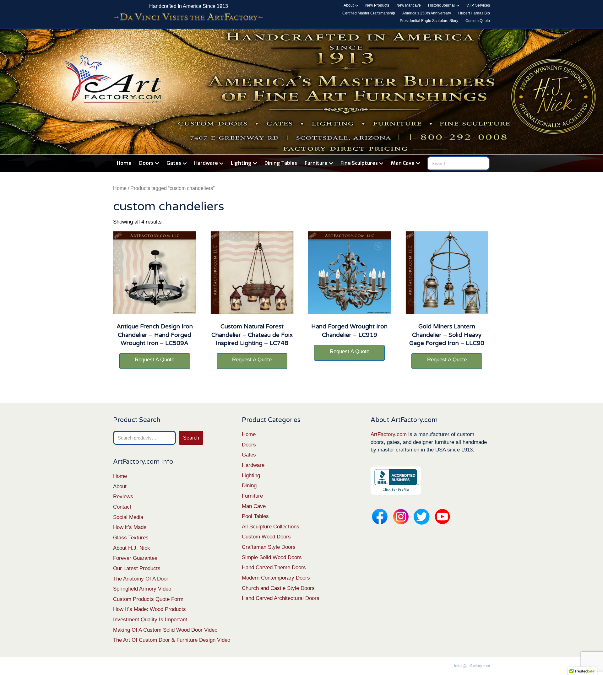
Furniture (316, 163)
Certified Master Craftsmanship (368, 13)
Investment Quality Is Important (150, 620)
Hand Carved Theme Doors (274, 567)
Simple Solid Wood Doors (272, 557)
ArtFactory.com (389, 434)
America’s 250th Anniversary (426, 13)
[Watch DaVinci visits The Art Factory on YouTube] (188, 17)
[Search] (486, 162)
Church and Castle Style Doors (278, 588)
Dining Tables (280, 163)
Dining (249, 486)
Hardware (206, 163)
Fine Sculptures (359, 163)
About (349, 5)
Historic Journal (441, 5)
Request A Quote (154, 360)
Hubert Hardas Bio (474, 13)
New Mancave (408, 5)
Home (124, 163)
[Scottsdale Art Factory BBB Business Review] (396, 480)
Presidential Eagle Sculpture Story (429, 21)
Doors (146, 163)
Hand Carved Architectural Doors (280, 598)
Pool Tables (255, 516)
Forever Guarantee (135, 558)
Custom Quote (477, 21)
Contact (122, 507)
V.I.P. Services (478, 5)
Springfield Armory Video (142, 589)
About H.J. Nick (131, 548)
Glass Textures (131, 538)
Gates (173, 163)
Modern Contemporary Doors (276, 578)
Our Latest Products (136, 568)
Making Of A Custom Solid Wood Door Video (165, 630)
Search (191, 437)
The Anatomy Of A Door (140, 579)
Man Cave (403, 163)
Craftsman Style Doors (269, 547)
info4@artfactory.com (472, 666)
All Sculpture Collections (270, 527)
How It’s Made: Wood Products (149, 609)
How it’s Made (129, 527)
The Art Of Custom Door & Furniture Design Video (171, 640)
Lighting (241, 163)
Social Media (128, 517)
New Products (377, 5)
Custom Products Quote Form (148, 599)
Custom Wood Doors (266, 537)
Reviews (123, 497)
